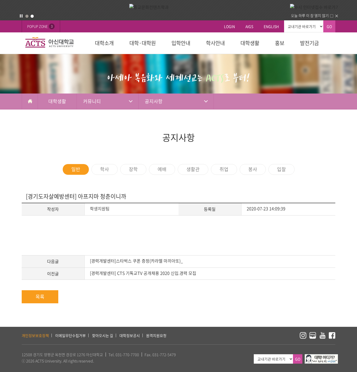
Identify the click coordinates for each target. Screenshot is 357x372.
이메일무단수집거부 (70, 335)
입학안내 (180, 43)
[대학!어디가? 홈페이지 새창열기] (321, 357)
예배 (162, 169)
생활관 (193, 169)
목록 (40, 296)
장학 (133, 169)
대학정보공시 (129, 335)
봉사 (252, 169)
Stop (21, 16)
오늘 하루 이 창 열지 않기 (310, 15)
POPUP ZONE (40, 26)
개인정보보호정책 (35, 335)
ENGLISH (271, 26)
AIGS (249, 26)
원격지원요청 (156, 335)
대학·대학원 (142, 43)
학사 (104, 169)
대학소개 (104, 43)
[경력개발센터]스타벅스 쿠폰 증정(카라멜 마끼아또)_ (136, 261)
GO (329, 26)
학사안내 (215, 43)
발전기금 (309, 43)
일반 (75, 169)
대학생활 (249, 43)
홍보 (279, 43)
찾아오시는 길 (102, 335)
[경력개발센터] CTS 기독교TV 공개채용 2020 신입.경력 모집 (143, 273)
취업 (224, 169)
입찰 (281, 169)
